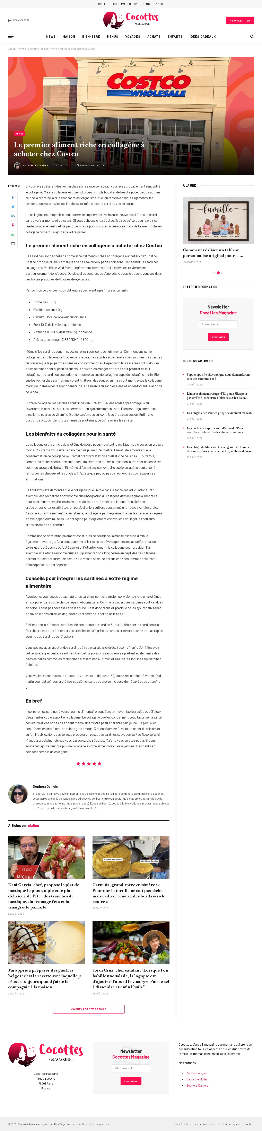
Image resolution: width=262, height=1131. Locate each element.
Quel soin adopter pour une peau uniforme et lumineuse (215, 252)
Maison (69, 36)
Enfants (175, 36)
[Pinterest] (13, 225)
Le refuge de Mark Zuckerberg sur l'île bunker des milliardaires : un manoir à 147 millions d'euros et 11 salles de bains (219, 449)
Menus (112, 36)
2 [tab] (218, 272)
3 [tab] (222, 272)
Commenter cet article (88, 1009)
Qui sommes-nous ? (125, 4)
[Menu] (11, 36)
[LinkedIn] (13, 216)
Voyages (132, 36)
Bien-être (91, 36)
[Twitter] (13, 206)
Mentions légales (230, 1124)
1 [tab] (214, 272)
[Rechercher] (252, 36)
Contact (249, 1124)
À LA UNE (189, 185)
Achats (154, 36)
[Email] (13, 243)
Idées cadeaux (203, 36)
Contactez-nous (153, 4)
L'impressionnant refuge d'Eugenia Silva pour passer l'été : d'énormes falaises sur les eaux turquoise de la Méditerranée (217, 396)
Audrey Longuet (197, 1073)
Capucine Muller (196, 1079)
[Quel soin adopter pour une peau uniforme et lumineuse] (218, 220)
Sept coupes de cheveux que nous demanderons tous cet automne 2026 (218, 377)
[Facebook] (13, 197)
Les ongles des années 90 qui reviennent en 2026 (219, 413)
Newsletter (239, 20)
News (51, 36)
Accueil (103, 4)
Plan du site (181, 1124)
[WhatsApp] (13, 234)
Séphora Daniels (38, 165)
